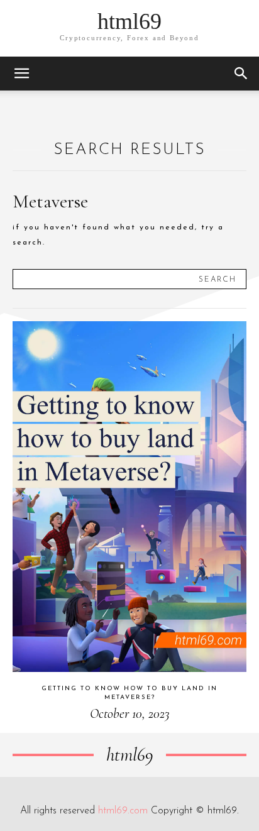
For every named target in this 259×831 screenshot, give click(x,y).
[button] (21, 74)
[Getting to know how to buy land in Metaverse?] (129, 496)
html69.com (123, 811)
